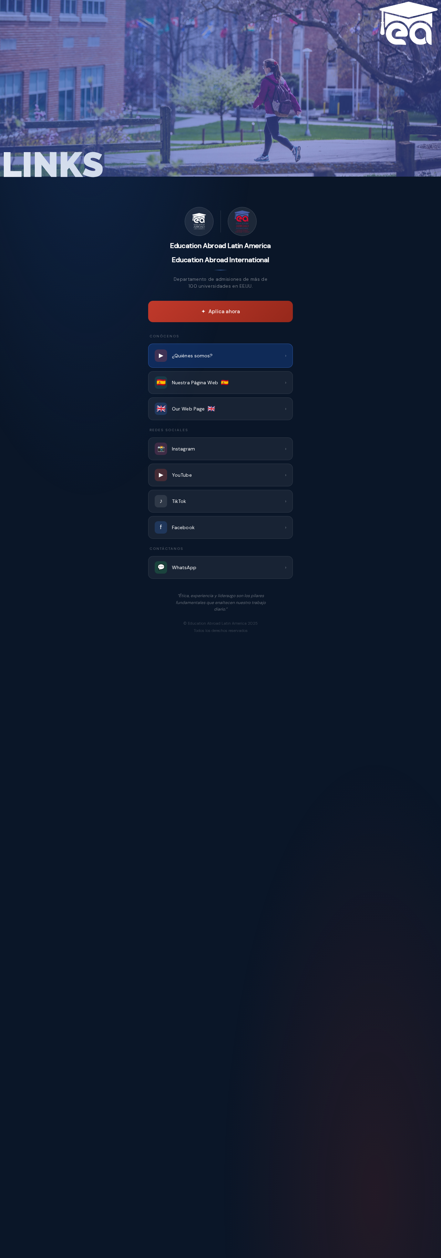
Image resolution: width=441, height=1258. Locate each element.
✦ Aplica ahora (220, 311)
